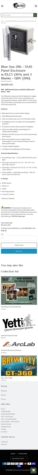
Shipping (4, 391)
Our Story (4, 432)
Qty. (2, 234)
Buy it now (19, 251)
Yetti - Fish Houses (7, 416)
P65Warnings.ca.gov (18, 216)
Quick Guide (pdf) (6, 223)
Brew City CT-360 (6, 378)
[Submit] (35, 15)
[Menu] (4, 6)
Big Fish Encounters (15, 470)
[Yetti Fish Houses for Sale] (19, 323)
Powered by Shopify (26, 470)
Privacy (3, 399)
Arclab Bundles (6, 411)
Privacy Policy (23, 454)
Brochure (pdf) (6, 225)
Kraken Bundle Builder (8, 414)
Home (2, 21)
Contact (3, 429)
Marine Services (6, 424)
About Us (4, 444)
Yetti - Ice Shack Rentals (8, 419)
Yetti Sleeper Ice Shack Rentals (11, 307)
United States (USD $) (18, 458)
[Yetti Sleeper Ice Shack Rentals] (19, 290)
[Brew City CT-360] (19, 366)
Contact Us (4, 442)
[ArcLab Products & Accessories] (19, 344)
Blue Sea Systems (6, 81)
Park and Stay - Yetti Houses (10, 421)
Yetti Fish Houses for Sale (9, 335)
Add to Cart (19, 245)
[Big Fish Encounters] (19, 6)
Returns (3, 395)
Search (13, 454)
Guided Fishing (6, 427)
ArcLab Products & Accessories (11, 350)
